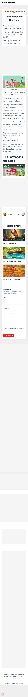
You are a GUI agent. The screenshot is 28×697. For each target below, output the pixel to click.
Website (6, 308)
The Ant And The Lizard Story (12, 279)
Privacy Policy (7, 676)
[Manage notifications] (2, 694)
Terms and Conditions (18, 676)
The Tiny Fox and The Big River (12, 261)
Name (6, 297)
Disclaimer (21, 674)
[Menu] (25, 2)
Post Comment (9, 335)
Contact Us (14, 674)
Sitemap (14, 678)
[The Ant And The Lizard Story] (14, 271)
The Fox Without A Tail (9, 243)
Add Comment (8, 314)
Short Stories (10, 11)
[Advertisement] (14, 60)
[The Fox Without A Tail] (14, 235)
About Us (6, 674)
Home (4, 11)
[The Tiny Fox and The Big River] (14, 253)
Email (6, 303)
